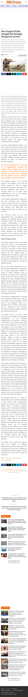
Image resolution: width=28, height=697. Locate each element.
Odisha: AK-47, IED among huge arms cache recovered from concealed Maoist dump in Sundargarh (16, 613)
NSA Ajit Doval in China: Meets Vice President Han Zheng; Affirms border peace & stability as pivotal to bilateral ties (18, 654)
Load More (14, 561)
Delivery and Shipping (18, 690)
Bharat (8, 6)
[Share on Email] (24, 74)
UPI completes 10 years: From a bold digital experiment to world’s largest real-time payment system (18, 660)
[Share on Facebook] (3, 74)
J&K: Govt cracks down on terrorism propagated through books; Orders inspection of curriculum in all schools (17, 543)
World (14, 6)
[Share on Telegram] (19, 74)
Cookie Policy (14, 689)
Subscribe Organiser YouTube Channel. (14, 469)
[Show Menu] (1, 2)
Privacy (2, 689)
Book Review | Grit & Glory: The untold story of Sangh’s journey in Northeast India (17, 627)
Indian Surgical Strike (6, 460)
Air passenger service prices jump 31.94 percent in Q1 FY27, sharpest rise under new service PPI (17, 673)
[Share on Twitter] (8, 74)
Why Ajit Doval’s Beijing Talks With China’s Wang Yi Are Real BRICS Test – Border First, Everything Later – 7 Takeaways (18, 641)
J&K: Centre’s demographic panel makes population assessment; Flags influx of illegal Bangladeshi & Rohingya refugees (17, 522)
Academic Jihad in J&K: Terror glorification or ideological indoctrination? (15, 549)
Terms (7, 689)
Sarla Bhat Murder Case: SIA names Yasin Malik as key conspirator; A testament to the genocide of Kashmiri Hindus (17, 556)
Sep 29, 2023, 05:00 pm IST (9, 56)
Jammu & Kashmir (17, 458)
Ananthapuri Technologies (12, 694)
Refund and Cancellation (6, 690)
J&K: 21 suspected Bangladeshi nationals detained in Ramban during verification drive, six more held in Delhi (17, 529)
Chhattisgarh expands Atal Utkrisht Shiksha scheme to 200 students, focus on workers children (17, 647)
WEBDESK (5, 54)
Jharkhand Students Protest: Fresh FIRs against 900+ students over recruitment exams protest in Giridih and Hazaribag (17, 667)
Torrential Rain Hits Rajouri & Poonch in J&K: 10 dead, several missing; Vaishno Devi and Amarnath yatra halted (17, 537)
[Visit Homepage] (14, 2)
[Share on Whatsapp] (14, 74)
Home (2, 6)
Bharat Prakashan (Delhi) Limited (8, 692)
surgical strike (8, 458)
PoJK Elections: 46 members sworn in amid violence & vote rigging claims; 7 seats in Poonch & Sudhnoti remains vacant (17, 621)
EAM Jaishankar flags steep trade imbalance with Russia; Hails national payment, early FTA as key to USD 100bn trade (17, 634)
